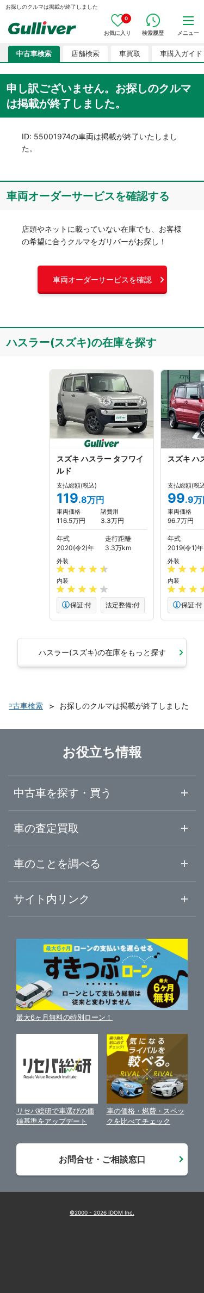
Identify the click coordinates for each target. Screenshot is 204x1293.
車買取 (129, 54)
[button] (102, 279)
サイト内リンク (52, 899)
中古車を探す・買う (63, 792)
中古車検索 (34, 54)
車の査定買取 (46, 828)
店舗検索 (85, 54)
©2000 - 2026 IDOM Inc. (102, 1212)
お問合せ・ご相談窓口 (102, 1159)
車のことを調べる (57, 863)
